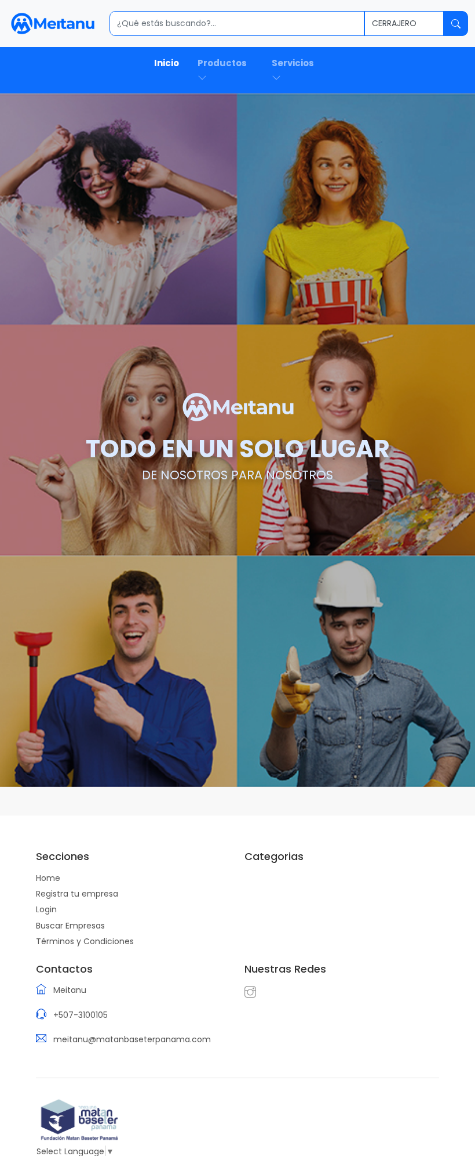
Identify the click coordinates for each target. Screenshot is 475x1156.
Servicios (293, 63)
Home (48, 878)
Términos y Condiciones (85, 941)
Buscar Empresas (70, 925)
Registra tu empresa (77, 893)
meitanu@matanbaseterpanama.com (132, 1039)
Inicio (166, 63)
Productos (222, 63)
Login (46, 909)
